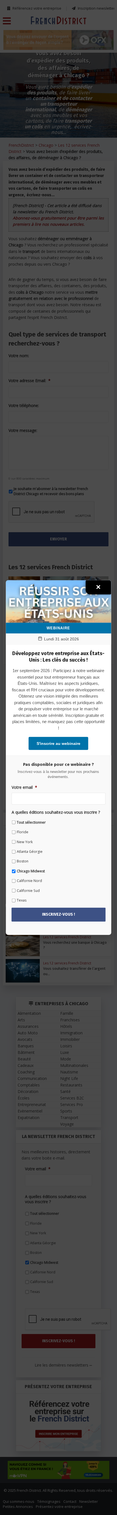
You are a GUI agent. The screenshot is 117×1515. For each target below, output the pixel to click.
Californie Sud (28, 890)
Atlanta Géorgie (30, 851)
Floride (22, 832)
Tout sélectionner (31, 822)
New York (25, 841)
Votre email (24, 787)
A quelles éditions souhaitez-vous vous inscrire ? (56, 812)
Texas (21, 900)
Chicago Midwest (31, 871)
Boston (22, 861)
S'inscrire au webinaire (58, 743)
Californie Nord (29, 880)
